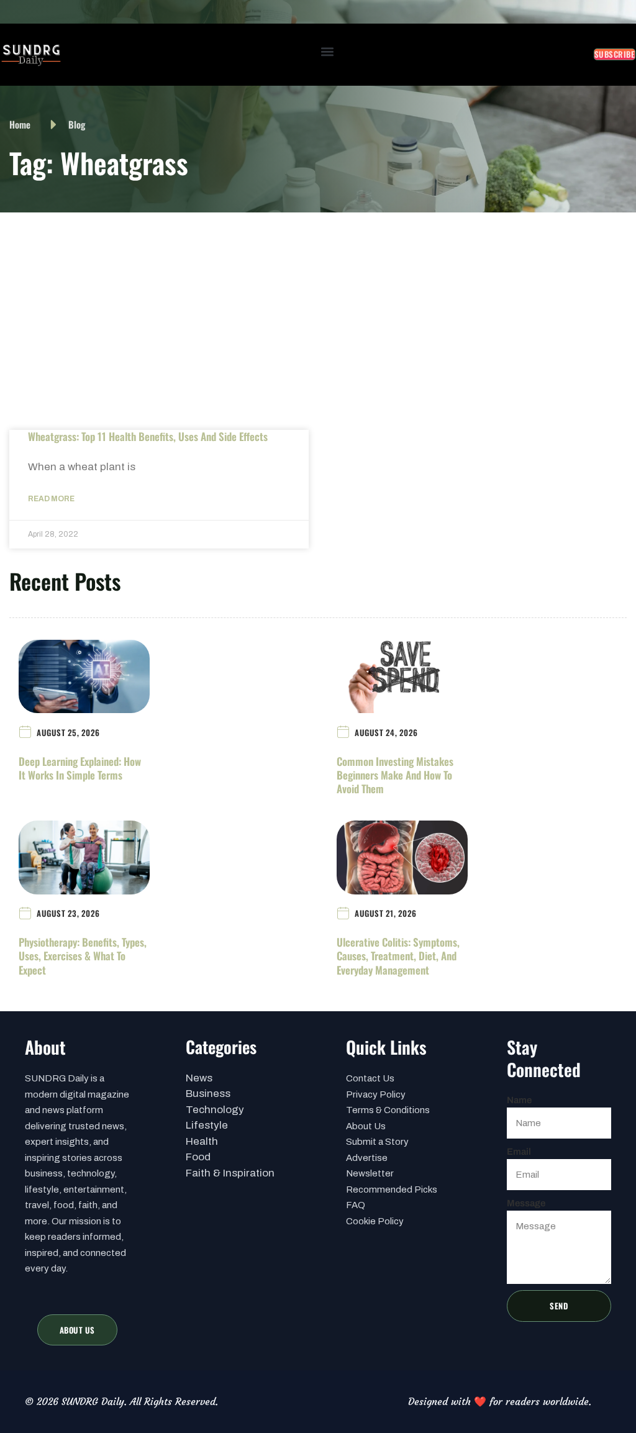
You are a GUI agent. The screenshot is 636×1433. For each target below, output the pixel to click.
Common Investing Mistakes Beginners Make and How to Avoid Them (395, 774)
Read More (51, 498)
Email (519, 1152)
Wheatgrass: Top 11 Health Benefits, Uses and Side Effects (148, 436)
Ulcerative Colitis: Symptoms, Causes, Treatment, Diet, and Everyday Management (398, 955)
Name (519, 1100)
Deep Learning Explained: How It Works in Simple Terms (80, 768)
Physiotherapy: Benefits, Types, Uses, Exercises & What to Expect (83, 955)
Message (526, 1203)
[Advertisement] (318, 306)
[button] (327, 52)
